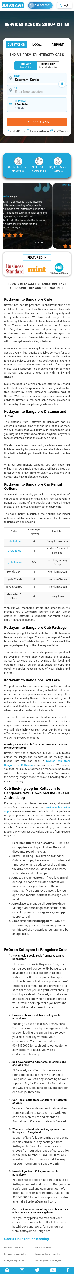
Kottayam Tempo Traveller (47, 1254)
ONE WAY (25, 65)
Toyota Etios (13, 550)
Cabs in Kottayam (43, 1247)
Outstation (16, 44)
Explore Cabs (37, 122)
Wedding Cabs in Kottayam (48, 1261)
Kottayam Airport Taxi (14, 1261)
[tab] (35, 242)
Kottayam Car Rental (13, 1247)
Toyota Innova (13, 562)
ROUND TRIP (48, 65)
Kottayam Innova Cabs (15, 1254)
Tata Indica (14, 541)
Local (37, 44)
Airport (58, 44)
